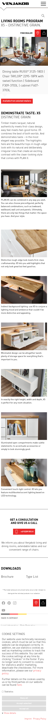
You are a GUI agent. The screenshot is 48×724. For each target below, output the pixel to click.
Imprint (28, 719)
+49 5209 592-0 (26, 527)
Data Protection (27, 621)
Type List (32, 572)
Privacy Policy (39, 719)
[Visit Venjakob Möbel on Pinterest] (9, 598)
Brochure (7, 572)
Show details (10, 713)
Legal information (9, 621)
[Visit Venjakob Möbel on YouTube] (3, 605)
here (19, 685)
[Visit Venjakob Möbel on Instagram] (15, 598)
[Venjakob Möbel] (15, 3)
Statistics (8, 692)
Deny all (24, 698)
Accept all (24, 709)
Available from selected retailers (17, 96)
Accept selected (24, 703)
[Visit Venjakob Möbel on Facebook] (3, 598)
